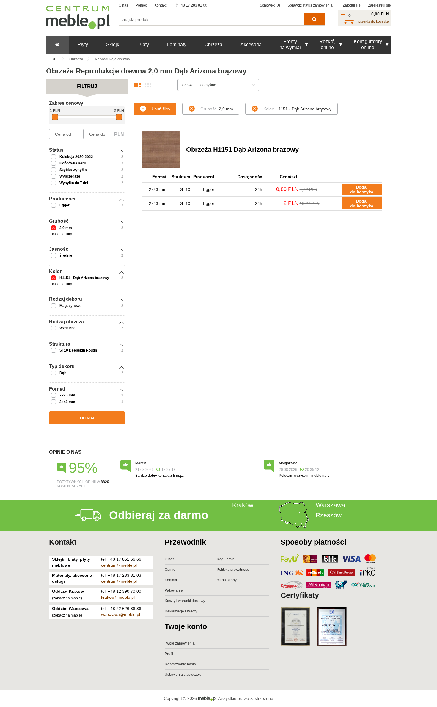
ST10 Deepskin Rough (78, 350)
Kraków (242, 504)
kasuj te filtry (62, 234)
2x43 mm (67, 402)
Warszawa (330, 504)
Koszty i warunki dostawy (185, 601)
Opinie (170, 570)
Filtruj (87, 418)
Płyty (83, 44)
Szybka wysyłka (73, 170)
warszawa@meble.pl (120, 614)
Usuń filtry (161, 108)
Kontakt (160, 5)
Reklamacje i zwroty (181, 611)
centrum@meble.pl (119, 565)
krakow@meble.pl (118, 597)
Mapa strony (227, 580)
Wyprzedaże (69, 176)
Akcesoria (251, 44)
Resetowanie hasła (180, 664)
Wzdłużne (67, 328)
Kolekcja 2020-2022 (76, 157)
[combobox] (218, 85)
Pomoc (141, 5)
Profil (169, 654)
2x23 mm (67, 395)
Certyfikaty (300, 595)
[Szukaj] (314, 19)
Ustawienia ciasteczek (183, 674)
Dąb (62, 373)
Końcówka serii (72, 163)
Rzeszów (329, 515)
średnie (65, 255)
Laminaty (176, 44)
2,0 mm (65, 228)
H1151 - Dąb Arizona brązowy (84, 278)
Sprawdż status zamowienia (310, 5)
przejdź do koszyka (373, 21)
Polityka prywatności (233, 570)
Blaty (143, 44)
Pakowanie (174, 590)
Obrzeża (213, 44)
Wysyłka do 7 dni (73, 183)
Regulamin (226, 559)
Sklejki (113, 44)
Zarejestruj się (379, 5)
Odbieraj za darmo (158, 515)
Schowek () (270, 5)
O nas (123, 5)
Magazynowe (70, 306)
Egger (64, 205)
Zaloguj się (352, 5)
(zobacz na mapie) (67, 598)
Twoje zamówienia (180, 643)
